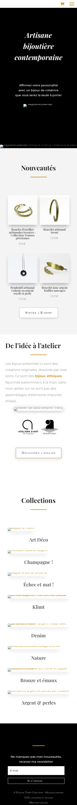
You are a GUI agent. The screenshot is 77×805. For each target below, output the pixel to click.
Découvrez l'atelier (38, 453)
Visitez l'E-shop (38, 312)
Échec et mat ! (38, 584)
